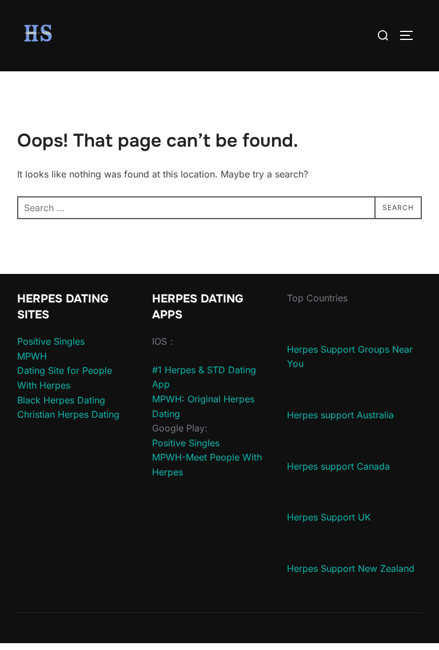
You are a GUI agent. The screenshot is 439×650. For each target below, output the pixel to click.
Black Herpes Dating (61, 400)
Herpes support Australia (340, 415)
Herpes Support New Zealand (350, 568)
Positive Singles (51, 341)
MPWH (32, 356)
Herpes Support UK (329, 517)
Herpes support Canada (338, 466)
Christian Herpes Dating (68, 414)
